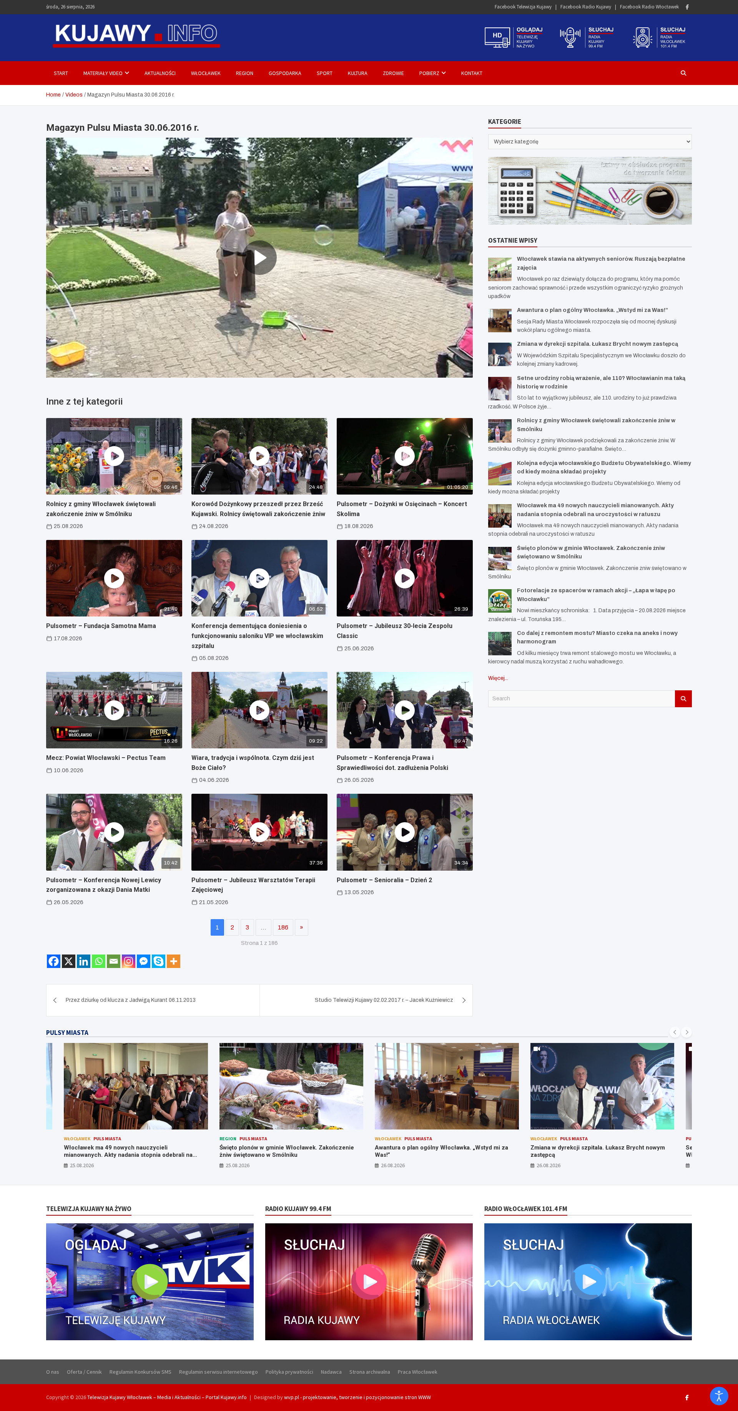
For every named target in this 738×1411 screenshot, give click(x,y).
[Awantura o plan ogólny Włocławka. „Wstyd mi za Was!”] (500, 320)
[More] (173, 961)
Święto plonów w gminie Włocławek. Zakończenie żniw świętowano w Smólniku (131, 1151)
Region (244, 73)
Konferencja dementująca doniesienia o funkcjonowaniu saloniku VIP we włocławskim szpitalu (257, 635)
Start (61, 73)
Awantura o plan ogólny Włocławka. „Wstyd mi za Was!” (592, 310)
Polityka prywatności (289, 1371)
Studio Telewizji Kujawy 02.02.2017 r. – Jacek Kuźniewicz (384, 1000)
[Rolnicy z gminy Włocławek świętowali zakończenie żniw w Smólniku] (500, 431)
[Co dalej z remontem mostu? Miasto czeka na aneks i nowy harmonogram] (500, 643)
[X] (68, 961)
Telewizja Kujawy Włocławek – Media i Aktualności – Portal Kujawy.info (167, 1397)
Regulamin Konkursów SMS (140, 1371)
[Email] (113, 961)
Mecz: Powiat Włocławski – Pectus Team (106, 757)
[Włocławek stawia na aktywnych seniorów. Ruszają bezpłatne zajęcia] (500, 269)
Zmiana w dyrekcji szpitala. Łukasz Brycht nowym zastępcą (597, 344)
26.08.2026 (237, 1165)
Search (683, 698)
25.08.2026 (82, 1165)
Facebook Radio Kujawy (585, 6)
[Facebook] (687, 7)
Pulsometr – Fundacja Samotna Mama (101, 626)
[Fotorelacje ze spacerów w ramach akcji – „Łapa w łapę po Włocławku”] (500, 601)
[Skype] (158, 961)
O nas (52, 1371)
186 (283, 927)
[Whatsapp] (98, 961)
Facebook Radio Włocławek (649, 6)
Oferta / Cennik (84, 1371)
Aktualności (160, 73)
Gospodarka (285, 73)
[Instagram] (128, 961)
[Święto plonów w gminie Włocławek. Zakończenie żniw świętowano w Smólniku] (500, 558)
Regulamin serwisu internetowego (218, 1371)
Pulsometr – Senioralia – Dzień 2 (384, 880)
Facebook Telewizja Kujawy (523, 6)
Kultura (357, 73)
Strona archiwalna (369, 1371)
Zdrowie (393, 73)
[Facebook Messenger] (143, 961)
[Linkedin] (83, 961)
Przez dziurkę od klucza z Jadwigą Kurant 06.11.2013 (131, 1000)
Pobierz (429, 73)
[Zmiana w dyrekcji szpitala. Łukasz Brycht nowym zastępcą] (500, 354)
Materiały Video (103, 73)
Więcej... (498, 678)
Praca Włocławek (417, 1371)
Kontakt (471, 73)
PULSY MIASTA (67, 1032)
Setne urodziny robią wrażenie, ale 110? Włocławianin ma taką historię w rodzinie (585, 1151)
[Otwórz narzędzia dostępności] (719, 1396)
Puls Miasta (98, 1138)
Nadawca (331, 1371)
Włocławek (206, 73)
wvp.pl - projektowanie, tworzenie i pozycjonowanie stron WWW (357, 1397)
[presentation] (675, 1032)
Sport (324, 73)
